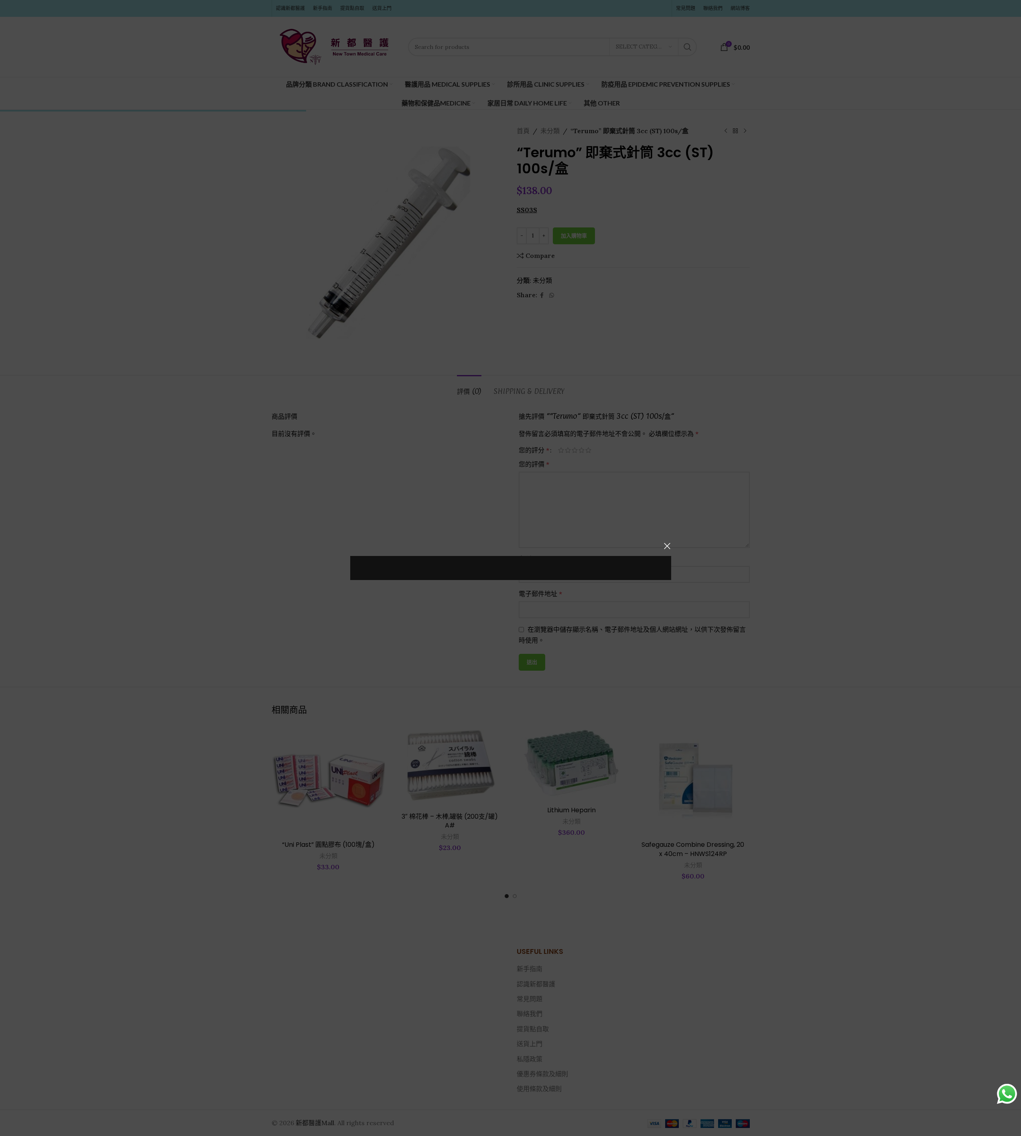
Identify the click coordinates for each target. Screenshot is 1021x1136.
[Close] (667, 546)
